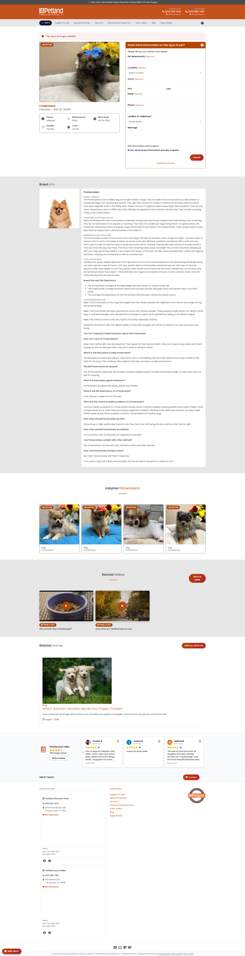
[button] (204, 752)
